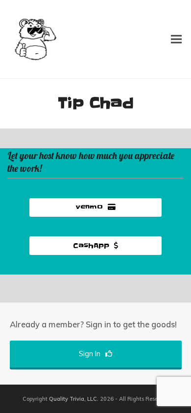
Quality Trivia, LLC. (73, 398)
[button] (176, 39)
